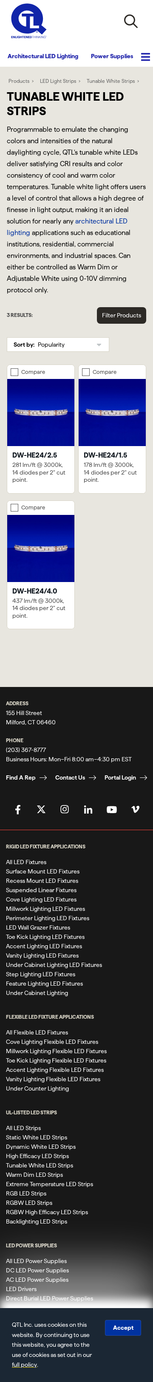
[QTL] (29, 21)
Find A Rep (21, 777)
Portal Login (120, 777)
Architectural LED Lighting (43, 56)
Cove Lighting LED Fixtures (41, 899)
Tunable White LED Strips (39, 1165)
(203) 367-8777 (26, 749)
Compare (33, 372)
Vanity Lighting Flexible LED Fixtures (53, 1079)
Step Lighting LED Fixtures (40, 974)
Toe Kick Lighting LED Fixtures (45, 936)
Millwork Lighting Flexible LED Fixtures (56, 1051)
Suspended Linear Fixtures (41, 890)
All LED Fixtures (26, 862)
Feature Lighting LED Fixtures (44, 983)
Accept (123, 1327)
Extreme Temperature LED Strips (49, 1184)
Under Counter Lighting (37, 1088)
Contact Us (70, 777)
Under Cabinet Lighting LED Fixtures (54, 964)
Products (18, 81)
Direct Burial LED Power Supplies (49, 1298)
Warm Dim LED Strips (34, 1174)
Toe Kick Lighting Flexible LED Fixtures (56, 1060)
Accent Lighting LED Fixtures (44, 946)
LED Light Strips (58, 81)
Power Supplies (112, 56)
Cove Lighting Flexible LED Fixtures (52, 1041)
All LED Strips (23, 1128)
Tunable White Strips (111, 81)
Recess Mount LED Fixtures (42, 880)
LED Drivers (21, 1289)
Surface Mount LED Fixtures (42, 871)
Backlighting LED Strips (36, 1221)
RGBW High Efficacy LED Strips (47, 1212)
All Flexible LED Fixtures (37, 1032)
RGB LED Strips (26, 1193)
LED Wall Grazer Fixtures (38, 927)
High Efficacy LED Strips (37, 1156)
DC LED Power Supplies (37, 1270)
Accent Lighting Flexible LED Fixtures (55, 1069)
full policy (24, 1364)
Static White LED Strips (36, 1137)
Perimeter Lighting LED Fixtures (47, 918)
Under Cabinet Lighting (37, 992)
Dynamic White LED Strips (41, 1146)
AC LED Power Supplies (37, 1279)
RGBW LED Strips (29, 1202)
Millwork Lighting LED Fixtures (45, 908)
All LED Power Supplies (36, 1261)
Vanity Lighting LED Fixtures (42, 955)
